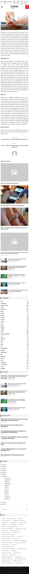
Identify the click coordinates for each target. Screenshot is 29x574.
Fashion (2, 313)
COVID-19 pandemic (12, 524)
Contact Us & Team (25, 3)
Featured (3, 317)
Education (3, 309)
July (5, 487)
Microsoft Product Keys (6, 540)
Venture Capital (12, 554)
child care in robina (23, 522)
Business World (4, 305)
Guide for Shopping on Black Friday (9, 183)
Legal (2, 340)
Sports (2, 358)
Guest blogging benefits (6, 538)
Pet (1, 346)
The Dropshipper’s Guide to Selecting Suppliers (12, 205)
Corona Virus (4, 524)
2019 (3, 502)
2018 (3, 504)
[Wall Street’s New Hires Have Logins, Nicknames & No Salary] (4, 284)
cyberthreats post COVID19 (20, 528)
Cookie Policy (14, 2)
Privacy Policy (18, 2)
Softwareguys (4, 554)
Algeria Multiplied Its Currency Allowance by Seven (12, 455)
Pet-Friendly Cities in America (20, 542)
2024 (3, 468)
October (6, 481)
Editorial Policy (5, 2)
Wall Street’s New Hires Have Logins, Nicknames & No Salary (16, 283)
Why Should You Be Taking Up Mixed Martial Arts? (14, 139)
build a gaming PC (5, 522)
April (6, 493)
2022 (3, 472)
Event (2, 311)
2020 (3, 476)
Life (1, 342)
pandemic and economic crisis (7, 542)
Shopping (3, 356)
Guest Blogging (19, 536)
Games (2, 325)
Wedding (3, 368)
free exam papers (15, 532)
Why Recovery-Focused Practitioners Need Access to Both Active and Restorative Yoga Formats (14, 253)
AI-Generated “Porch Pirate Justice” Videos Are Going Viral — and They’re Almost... (16, 276)
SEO (1, 354)
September (7, 483)
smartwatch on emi (17, 552)
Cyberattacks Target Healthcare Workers (10, 526)
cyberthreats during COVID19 (7, 528)
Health (2, 330)
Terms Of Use (22, 3)
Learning (3, 338)
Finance (2, 319)
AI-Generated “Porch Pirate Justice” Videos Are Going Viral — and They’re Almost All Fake (16, 400)
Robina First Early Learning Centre (8, 548)
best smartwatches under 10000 (18, 520)
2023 (3, 470)
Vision (1, 1)
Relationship (4, 352)
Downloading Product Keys (15, 530)
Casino (2, 307)
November (7, 480)
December (7, 478)
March (6, 495)
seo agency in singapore (21, 548)
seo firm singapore (5, 550)
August (6, 485)
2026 (3, 465)
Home (2, 332)
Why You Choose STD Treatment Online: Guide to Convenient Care (17, 259)
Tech (2, 360)
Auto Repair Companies (6, 520)
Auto (2, 301)
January (6, 498)
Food (2, 323)
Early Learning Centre (6, 532)
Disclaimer (10, 1)
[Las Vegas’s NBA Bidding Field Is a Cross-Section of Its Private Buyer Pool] (4, 292)
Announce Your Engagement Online (8, 518)
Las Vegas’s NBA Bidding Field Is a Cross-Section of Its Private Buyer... (18, 291)
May (5, 491)
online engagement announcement (20, 540)
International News (5, 334)
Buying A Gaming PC (13, 522)
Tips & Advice (4, 364)
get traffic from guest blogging (8, 534)
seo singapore (14, 550)
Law (1, 336)
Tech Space (3, 362)
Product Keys (14, 544)
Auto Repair (19, 518)
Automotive (3, 303)
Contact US (25, 572)
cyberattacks (20, 524)
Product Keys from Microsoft (7, 546)
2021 (3, 474)
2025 (3, 466)
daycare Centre (5, 530)
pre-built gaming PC (5, 544)
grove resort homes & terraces (8, 536)
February (7, 496)
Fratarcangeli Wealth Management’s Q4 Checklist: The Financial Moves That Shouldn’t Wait (17, 267)
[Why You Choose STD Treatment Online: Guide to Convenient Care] (4, 260)
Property (3, 350)
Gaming (2, 327)
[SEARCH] (26, 509)
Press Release (4, 348)
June (6, 489)
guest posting (16, 538)
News (2, 344)
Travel (2, 366)
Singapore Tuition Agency (7, 552)
